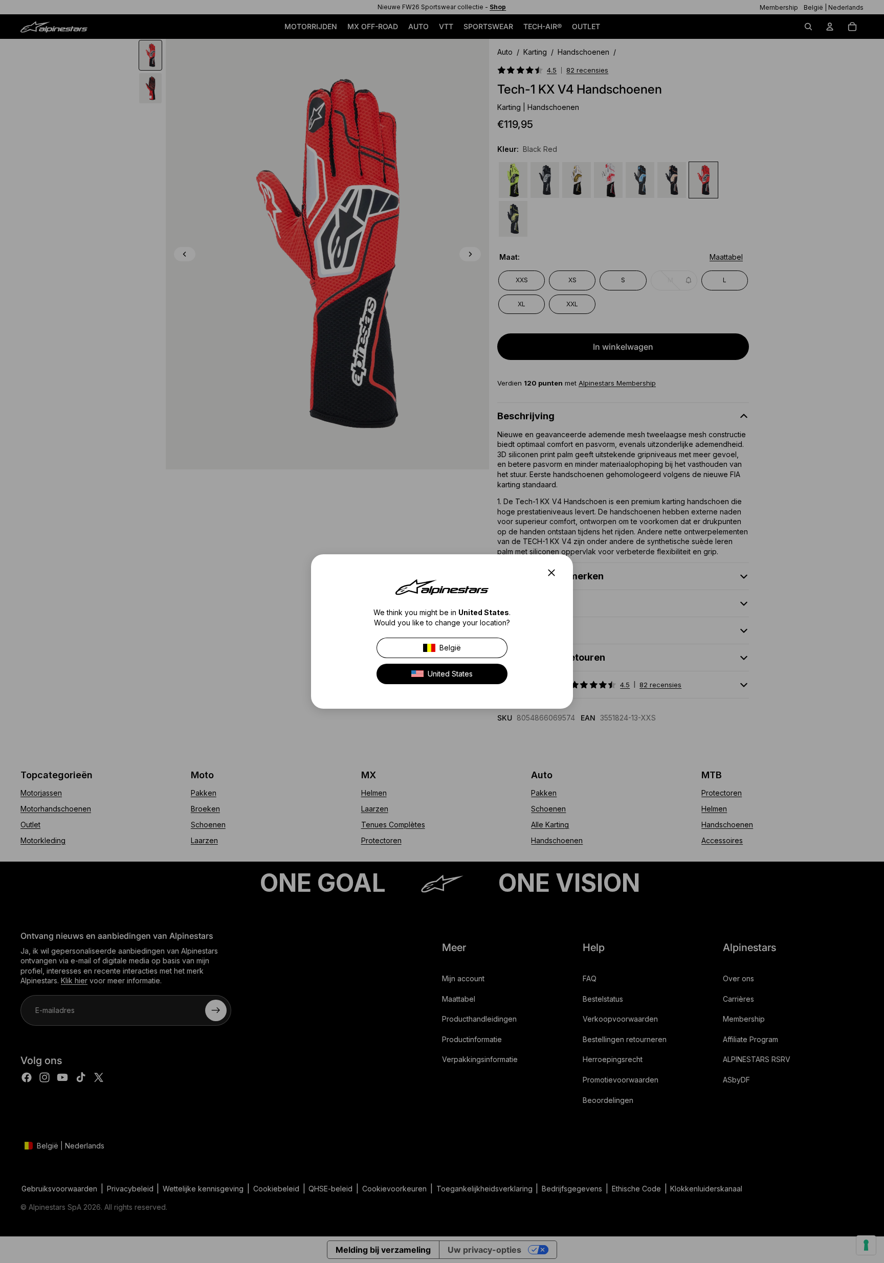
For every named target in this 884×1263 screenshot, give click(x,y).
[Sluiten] (554, 572)
